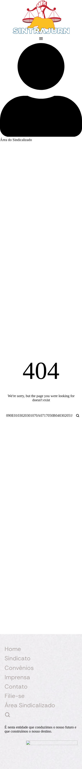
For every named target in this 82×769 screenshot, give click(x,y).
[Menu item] (41, 714)
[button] (41, 38)
